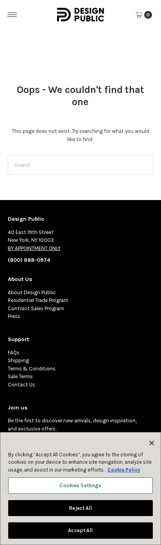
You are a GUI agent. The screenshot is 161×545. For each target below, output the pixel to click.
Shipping (18, 360)
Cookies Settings (80, 485)
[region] (80, 488)
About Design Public (32, 292)
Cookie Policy (123, 470)
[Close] (151, 443)
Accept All (80, 530)
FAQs (14, 353)
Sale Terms (20, 376)
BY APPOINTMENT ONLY (34, 248)
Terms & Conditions (31, 369)
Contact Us (21, 385)
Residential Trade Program (38, 300)
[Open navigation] (12, 15)
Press (14, 316)
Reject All (80, 508)
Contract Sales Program (36, 308)
